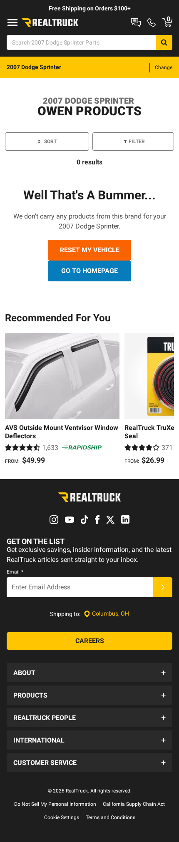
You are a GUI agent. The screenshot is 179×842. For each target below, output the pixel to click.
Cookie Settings (61, 817)
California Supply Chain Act (134, 804)
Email (15, 572)
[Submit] (162, 587)
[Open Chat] (136, 22)
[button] (89, 672)
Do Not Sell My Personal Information (55, 804)
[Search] (164, 42)
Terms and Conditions (110, 817)
